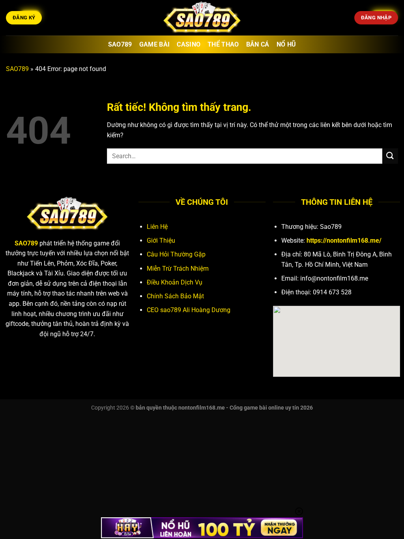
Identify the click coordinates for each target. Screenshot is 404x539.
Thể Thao (223, 44)
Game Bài (154, 44)
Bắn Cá (257, 44)
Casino (188, 44)
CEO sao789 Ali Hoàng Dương (188, 310)
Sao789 (120, 44)
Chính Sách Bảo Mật (175, 296)
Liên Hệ (157, 226)
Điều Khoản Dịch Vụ (174, 282)
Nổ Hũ (286, 44)
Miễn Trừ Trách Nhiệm (178, 268)
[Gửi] (390, 156)
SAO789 (17, 69)
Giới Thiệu (161, 240)
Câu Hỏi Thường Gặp (176, 254)
